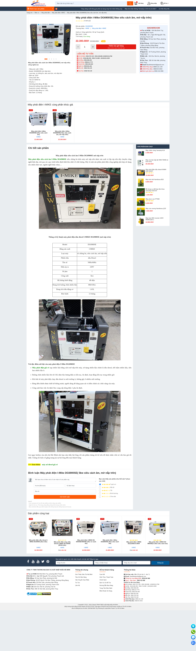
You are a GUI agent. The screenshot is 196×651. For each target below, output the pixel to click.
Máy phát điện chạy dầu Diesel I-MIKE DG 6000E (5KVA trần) (62, 543)
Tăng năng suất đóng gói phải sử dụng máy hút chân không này (79, 9)
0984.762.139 (88, 68)
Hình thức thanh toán (106, 577)
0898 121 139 (157, 67)
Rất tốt (112, 487)
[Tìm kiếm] (130, 3)
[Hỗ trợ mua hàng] (193, 631)
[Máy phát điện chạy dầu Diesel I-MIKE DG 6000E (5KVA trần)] (62, 528)
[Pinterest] (47, 561)
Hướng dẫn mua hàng (106, 585)
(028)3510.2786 (107, 56)
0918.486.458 (87, 58)
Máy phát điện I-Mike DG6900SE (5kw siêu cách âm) (38, 132)
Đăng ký (160, 563)
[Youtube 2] (38, 561)
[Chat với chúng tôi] (193, 642)
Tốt (111, 490)
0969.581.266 (88, 66)
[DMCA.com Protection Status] (44, 594)
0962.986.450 (88, 60)
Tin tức (77, 582)
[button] (164, 3)
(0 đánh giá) (87, 20)
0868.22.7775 (89, 62)
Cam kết (102, 574)
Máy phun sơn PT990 (153, 199)
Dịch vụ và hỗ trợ (105, 582)
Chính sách (103, 580)
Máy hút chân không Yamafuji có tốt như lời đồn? (118, 9)
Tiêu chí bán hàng (80, 577)
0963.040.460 (89, 64)
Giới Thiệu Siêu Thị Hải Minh (83, 574)
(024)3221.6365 (105, 58)
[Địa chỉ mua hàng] (193, 626)
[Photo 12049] (50, 38)
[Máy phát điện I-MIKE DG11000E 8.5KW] (133, 528)
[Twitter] (43, 561)
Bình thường (114, 493)
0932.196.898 (98, 56)
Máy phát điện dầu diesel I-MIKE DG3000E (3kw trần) (38, 540)
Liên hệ (77, 585)
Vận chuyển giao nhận (82, 580)
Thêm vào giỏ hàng (116, 47)
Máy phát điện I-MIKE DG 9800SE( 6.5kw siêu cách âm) (158, 542)
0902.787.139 (90, 56)
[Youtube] (33, 561)
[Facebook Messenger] (193, 637)
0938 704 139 (134, 597)
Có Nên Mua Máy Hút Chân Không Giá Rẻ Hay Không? (154, 9)
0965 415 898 (158, 71)
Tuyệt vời (113, 484)
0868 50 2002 (158, 69)
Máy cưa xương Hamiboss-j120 (156, 208)
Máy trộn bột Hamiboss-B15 (155, 179)
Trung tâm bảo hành (106, 588)
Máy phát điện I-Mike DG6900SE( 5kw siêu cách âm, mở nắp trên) (62, 132)
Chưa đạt (113, 496)
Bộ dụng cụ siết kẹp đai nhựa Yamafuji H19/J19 (155, 189)
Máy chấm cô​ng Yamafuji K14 (155, 150)
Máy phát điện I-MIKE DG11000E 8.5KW (133, 542)
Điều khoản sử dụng (106, 591)
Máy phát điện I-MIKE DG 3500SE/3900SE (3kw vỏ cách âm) (86, 541)
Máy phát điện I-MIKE (99, 28)
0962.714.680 (96, 58)
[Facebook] (28, 561)
